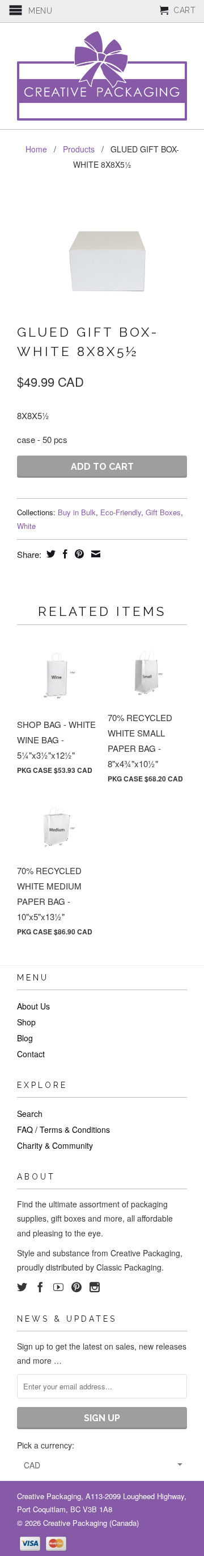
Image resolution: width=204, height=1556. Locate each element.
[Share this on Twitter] (50, 553)
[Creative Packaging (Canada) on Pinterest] (76, 1287)
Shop (26, 1022)
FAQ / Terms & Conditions (63, 1129)
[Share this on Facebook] (64, 553)
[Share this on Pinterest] (78, 553)
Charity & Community (55, 1145)
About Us (33, 1006)
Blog (25, 1038)
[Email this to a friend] (94, 553)
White (26, 525)
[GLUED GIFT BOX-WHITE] (102, 249)
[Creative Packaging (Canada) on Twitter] (22, 1287)
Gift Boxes (163, 512)
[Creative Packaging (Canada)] (102, 76)
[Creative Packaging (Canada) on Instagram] (95, 1287)
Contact (31, 1054)
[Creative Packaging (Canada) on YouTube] (58, 1287)
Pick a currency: (45, 1445)
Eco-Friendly (120, 512)
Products (79, 149)
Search (29, 1113)
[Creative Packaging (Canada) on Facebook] (40, 1287)
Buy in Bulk (77, 512)
